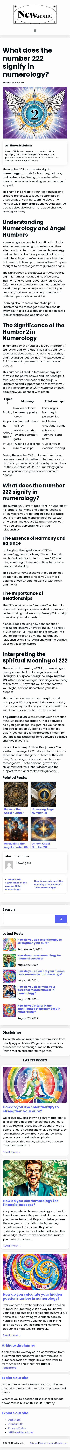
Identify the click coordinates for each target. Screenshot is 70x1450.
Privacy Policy (17, 1428)
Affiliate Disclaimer (20, 1432)
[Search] (61, 919)
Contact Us (15, 1424)
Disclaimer (61, 1443)
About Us (14, 1420)
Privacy (34, 1443)
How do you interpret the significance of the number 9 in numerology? (38, 1009)
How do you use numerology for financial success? (39, 957)
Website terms (47, 1443)
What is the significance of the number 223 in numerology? (16, 884)
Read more (9, 1368)
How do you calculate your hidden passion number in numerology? (41, 973)
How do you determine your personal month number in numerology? (36, 990)
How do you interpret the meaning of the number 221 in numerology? (48, 884)
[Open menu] (35, 30)
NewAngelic (17, 1443)
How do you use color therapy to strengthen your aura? (39, 941)
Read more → (12, 1152)
